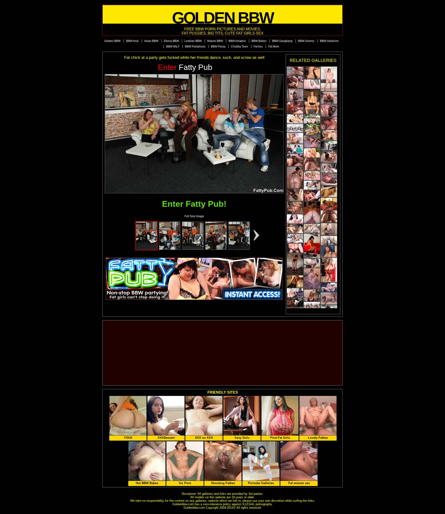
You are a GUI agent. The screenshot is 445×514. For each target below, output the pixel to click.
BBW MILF (172, 46)
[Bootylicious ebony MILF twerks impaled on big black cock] (295, 238)
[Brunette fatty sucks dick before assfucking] (329, 229)
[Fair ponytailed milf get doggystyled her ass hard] (329, 298)
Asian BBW (151, 41)
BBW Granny (306, 41)
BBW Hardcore (329, 41)
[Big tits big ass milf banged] (312, 306)
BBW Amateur (237, 41)
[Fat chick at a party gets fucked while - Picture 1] (146, 249)
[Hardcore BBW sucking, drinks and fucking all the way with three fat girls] (295, 302)
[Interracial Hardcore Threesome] (312, 72)
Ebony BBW (171, 41)
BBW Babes (259, 41)
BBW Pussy (218, 46)
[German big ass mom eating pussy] (312, 153)
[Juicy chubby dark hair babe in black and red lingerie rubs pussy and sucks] (295, 138)
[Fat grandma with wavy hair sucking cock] (329, 179)
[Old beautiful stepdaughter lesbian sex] (295, 149)
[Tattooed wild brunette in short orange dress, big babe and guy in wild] (329, 78)
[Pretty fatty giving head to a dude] (295, 107)
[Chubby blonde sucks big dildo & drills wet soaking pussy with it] (329, 287)
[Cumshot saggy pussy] (329, 269)
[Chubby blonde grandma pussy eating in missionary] (312, 263)
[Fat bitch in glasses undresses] (312, 212)
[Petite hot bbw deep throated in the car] (329, 145)
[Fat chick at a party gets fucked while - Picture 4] (216, 249)
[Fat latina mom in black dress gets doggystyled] (329, 156)
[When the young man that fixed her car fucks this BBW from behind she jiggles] (329, 135)
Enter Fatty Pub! (194, 204)
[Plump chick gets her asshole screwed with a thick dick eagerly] (312, 164)
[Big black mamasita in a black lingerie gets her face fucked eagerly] (329, 110)
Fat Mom (273, 46)
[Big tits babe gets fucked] (312, 119)
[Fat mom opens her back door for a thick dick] (295, 207)
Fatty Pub (185, 67)
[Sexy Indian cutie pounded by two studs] (312, 175)
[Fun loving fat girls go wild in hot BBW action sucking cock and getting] (312, 195)
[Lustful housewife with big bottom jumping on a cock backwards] (312, 141)
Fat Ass (258, 46)
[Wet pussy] (312, 245)
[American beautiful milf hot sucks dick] (295, 128)
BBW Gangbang (282, 41)
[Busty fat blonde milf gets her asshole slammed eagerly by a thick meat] (329, 123)
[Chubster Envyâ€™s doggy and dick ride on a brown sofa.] (329, 251)
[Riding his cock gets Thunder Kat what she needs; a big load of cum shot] (295, 281)
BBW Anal (132, 41)
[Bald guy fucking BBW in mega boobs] (295, 71)
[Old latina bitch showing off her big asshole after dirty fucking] (329, 97)
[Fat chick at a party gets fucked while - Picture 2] (169, 249)
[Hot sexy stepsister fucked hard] (329, 240)
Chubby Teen (239, 46)
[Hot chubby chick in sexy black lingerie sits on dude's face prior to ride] (312, 101)
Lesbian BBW (193, 41)
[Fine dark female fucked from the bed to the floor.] (329, 191)
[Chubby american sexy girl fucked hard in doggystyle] (295, 219)
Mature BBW (215, 41)
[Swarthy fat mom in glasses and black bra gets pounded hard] (295, 177)
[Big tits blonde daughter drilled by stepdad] (312, 84)
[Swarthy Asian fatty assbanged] (312, 278)
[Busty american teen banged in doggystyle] (295, 293)
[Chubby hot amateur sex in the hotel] (295, 119)
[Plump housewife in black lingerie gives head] (312, 295)
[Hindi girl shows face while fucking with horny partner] (312, 185)
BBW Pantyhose (195, 46)
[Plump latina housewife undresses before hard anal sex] (295, 264)
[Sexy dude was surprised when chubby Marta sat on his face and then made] (312, 129)
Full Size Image (194, 216)
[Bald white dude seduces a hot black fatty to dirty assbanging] (295, 95)
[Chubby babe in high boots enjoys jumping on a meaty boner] (295, 195)
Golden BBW (112, 41)
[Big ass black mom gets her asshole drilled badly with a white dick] (329, 216)
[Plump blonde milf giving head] (295, 160)
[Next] (194, 133)
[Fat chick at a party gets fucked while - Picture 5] (239, 249)
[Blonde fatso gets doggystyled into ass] (295, 82)
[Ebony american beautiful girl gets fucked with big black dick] (329, 168)
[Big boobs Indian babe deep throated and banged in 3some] (295, 228)
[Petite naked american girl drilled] (295, 248)
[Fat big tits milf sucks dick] (312, 228)
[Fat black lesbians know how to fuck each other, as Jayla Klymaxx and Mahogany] (329, 203)
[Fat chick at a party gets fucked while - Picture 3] (192, 249)
